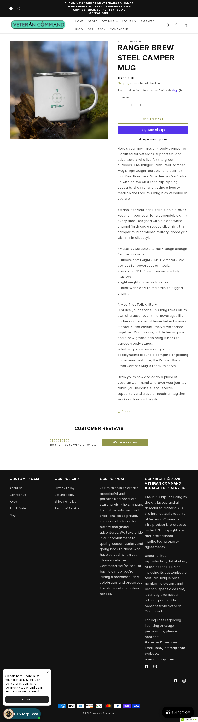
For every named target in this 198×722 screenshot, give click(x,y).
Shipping (123, 83)
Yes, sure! (27, 699)
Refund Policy (64, 495)
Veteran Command (104, 713)
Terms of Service (67, 508)
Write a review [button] (125, 442)
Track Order (18, 508)
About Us (16, 488)
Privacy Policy (64, 488)
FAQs (13, 502)
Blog (13, 515)
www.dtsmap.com (159, 659)
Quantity (123, 97)
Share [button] (126, 411)
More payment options (153, 139)
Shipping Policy (65, 502)
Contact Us (18, 495)
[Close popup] (47, 672)
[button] (109, 21)
